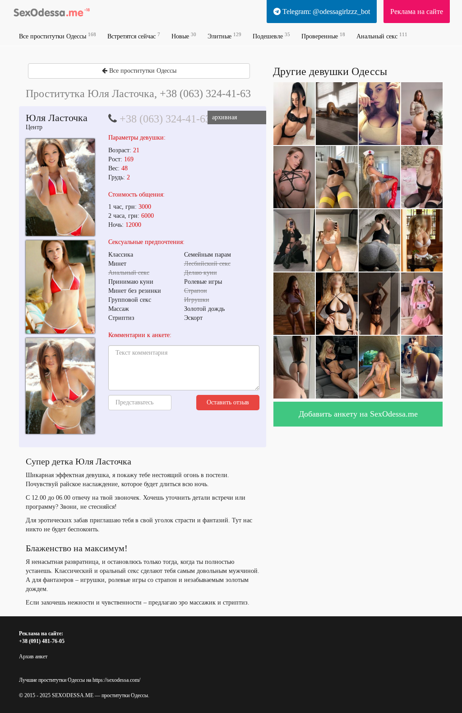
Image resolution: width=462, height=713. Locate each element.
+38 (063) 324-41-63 (165, 119)
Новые (183, 36)
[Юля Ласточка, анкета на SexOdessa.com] (60, 187)
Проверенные (323, 36)
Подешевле (271, 36)
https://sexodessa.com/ (116, 680)
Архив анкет (33, 656)
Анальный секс (381, 36)
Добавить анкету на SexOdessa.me (358, 413)
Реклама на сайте (416, 11)
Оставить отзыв (228, 402)
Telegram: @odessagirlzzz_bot (325, 11)
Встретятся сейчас (133, 36)
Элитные (224, 36)
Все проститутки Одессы (57, 36)
